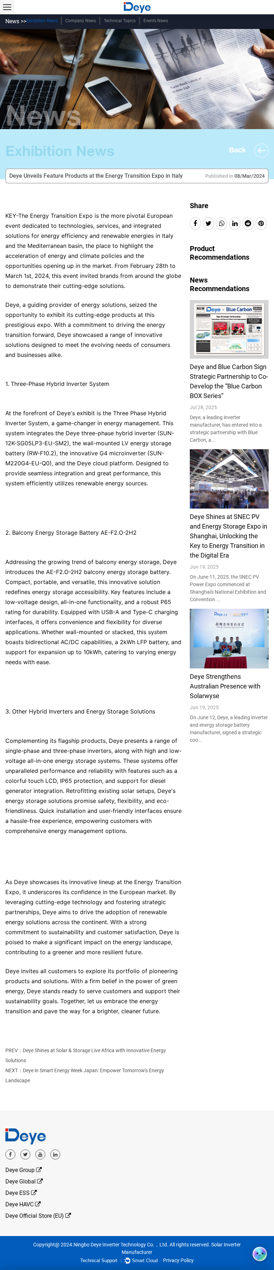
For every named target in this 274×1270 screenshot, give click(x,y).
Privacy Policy (178, 1260)
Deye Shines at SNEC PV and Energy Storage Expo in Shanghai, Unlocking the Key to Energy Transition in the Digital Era (228, 536)
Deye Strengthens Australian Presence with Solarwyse (225, 686)
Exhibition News (41, 20)
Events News (155, 20)
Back (238, 149)
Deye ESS (18, 1193)
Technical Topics (120, 20)
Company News (80, 20)
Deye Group (20, 1170)
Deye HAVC (20, 1204)
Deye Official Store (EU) (35, 1215)
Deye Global (21, 1181)
